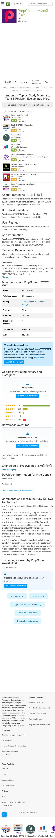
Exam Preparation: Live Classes (23, 184)
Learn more (39, 358)
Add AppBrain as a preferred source (19, 491)
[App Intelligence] (4, 814)
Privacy (4, 774)
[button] (27, 484)
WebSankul (15, 145)
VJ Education (16, 135)
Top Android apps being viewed (13, 735)
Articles (5, 791)
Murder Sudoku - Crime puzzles (14, 746)
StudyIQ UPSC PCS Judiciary (22, 125)
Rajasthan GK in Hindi (19, 115)
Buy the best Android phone (39, 725)
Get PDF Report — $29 (14, 362)
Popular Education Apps (27, 621)
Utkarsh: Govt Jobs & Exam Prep (23, 164)
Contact (5, 769)
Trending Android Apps (38, 714)
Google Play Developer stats (40, 708)
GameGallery (7, 741)
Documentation (8, 780)
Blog (3, 797)
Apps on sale (38, 596)
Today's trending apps (27, 613)
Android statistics (36, 702)
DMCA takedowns (8, 786)
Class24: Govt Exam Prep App (22, 155)
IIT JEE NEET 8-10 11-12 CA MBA (23, 174)
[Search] (50, 4)
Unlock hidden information (28, 396)
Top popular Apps (35, 719)
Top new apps (17, 596)
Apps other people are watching (27, 604)
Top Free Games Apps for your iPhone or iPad (13, 803)
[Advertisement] (27, 51)
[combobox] (38, 3)
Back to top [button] (49, 816)
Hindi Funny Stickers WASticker (10, 753)
